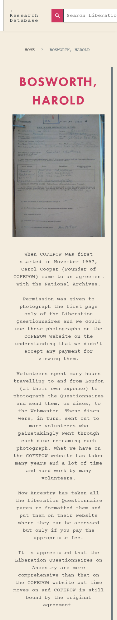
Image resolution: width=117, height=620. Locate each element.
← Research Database (24, 15)
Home (30, 50)
